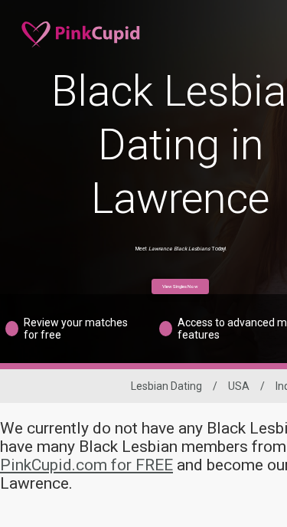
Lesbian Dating (166, 386)
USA (238, 386)
